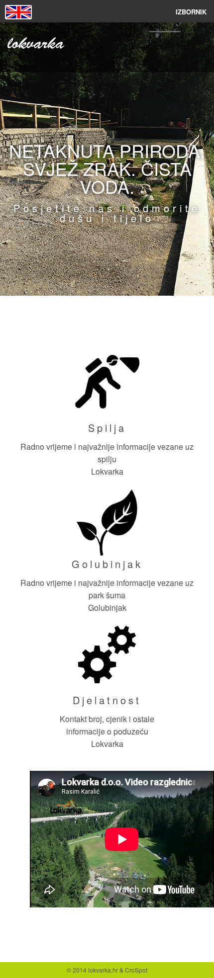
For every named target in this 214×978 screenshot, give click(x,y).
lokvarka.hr (103, 970)
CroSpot (136, 970)
